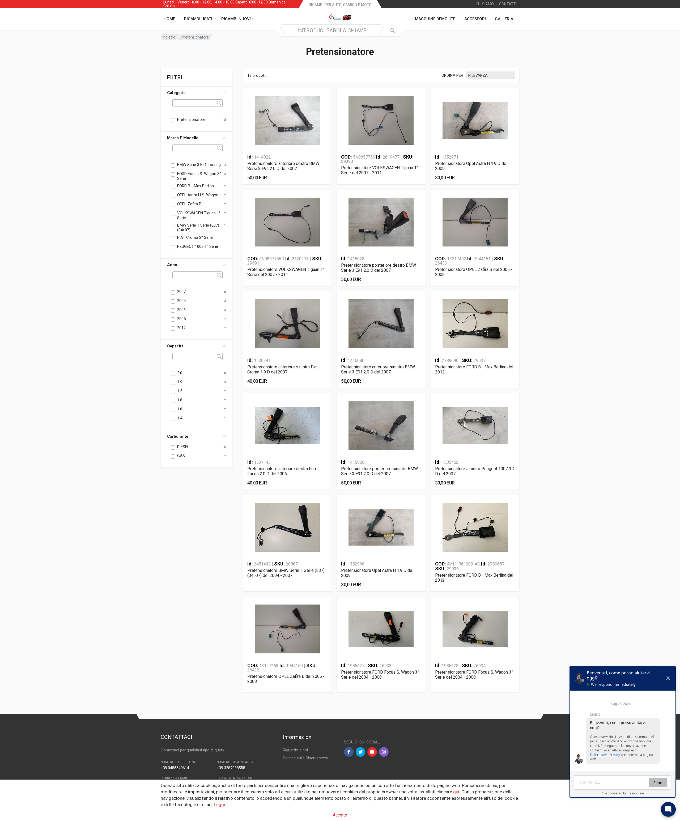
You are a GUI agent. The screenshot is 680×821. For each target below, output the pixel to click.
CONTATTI (508, 4)
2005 (181, 318)
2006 (181, 309)
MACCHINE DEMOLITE (435, 18)
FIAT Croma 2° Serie (195, 237)
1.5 (179, 391)
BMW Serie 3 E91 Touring (199, 164)
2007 (181, 291)
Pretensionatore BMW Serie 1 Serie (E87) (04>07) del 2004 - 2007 (286, 573)
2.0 (179, 373)
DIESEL (183, 446)
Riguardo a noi (295, 750)
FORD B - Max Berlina (195, 186)
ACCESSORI (475, 18)
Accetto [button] (340, 815)
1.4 (179, 418)
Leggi (219, 804)
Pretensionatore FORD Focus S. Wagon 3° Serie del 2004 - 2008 (380, 675)
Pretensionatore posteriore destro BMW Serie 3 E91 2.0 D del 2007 (378, 268)
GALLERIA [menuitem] (504, 18)
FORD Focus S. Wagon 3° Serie (199, 176)
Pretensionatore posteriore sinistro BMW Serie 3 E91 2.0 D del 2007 (379, 471)
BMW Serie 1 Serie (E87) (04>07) (198, 227)
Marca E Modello (182, 137)
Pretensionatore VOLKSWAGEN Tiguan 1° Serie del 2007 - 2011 (379, 170)
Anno (172, 264)
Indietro (169, 37)
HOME (169, 18)
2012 (181, 327)
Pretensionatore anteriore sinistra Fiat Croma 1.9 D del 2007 (282, 369)
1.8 (179, 409)
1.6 (179, 400)
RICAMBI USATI (198, 18)
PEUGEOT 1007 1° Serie (197, 246)
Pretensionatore (191, 119)
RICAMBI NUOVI (236, 18)
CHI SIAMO (485, 4)
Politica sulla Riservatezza (305, 758)
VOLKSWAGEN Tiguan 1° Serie (198, 215)
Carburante (177, 436)
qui (456, 791)
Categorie (176, 92)
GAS (181, 455)
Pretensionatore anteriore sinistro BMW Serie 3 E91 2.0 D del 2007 (378, 369)
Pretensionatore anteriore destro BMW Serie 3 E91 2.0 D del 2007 (283, 166)
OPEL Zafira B (189, 204)
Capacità (175, 346)
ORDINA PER (452, 75)
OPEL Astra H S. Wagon (197, 195)
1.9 (179, 382)
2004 (181, 300)
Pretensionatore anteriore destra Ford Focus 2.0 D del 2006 (282, 471)
